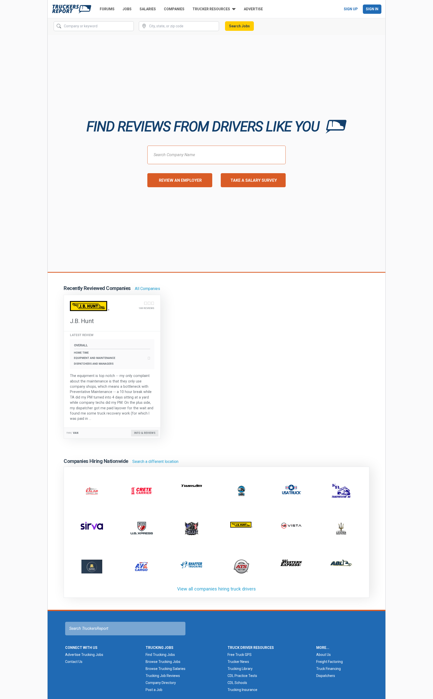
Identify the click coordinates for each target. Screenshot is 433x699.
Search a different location (155, 461)
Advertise (253, 9)
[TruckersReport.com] (72, 9)
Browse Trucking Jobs (163, 662)
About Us (323, 655)
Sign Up (351, 9)
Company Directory (161, 683)
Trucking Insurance (242, 690)
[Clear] (130, 26)
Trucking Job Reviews (163, 676)
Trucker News (238, 662)
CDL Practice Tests (242, 676)
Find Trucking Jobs (160, 655)
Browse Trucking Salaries (165, 669)
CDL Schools (237, 683)
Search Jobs (239, 26)
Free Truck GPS (240, 655)
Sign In (372, 9)
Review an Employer (180, 180)
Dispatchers (325, 676)
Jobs (127, 9)
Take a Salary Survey (254, 180)
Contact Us (73, 662)
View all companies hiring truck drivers (216, 588)
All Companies (147, 288)
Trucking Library (240, 669)
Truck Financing (328, 669)
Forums (107, 9)
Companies (174, 9)
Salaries (148, 9)
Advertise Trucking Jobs (84, 655)
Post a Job (154, 690)
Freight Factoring (329, 662)
